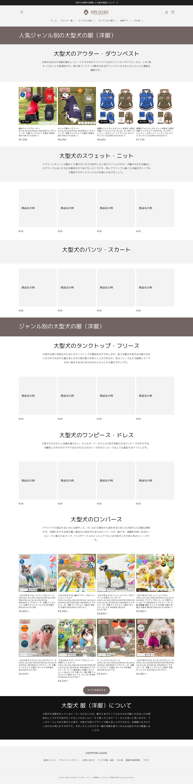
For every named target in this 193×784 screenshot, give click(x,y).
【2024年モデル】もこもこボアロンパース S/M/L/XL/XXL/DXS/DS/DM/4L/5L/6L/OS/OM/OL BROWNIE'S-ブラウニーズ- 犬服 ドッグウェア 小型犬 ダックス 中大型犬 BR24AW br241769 (37, 665)
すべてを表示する (96, 690)
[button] (22, 12)
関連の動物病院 (133, 760)
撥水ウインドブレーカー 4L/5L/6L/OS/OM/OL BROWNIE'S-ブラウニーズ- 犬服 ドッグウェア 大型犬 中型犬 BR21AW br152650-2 (37, 132)
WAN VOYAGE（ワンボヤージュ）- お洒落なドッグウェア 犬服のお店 (92, 777)
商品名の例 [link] (28, 208)
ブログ (146, 760)
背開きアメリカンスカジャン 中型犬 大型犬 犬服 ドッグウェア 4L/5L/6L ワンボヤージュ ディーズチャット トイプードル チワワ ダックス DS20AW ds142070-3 (116, 132)
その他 (120, 760)
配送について (50, 760)
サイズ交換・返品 (105, 760)
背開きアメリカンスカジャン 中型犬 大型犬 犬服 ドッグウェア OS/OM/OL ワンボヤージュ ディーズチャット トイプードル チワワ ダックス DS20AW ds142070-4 (155, 132)
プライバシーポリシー (69, 760)
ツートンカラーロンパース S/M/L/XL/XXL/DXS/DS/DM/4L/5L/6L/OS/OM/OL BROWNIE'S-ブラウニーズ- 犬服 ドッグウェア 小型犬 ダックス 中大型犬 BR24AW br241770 (116, 665)
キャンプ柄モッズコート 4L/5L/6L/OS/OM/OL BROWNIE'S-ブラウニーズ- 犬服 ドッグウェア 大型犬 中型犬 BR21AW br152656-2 (76, 132)
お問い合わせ (88, 760)
